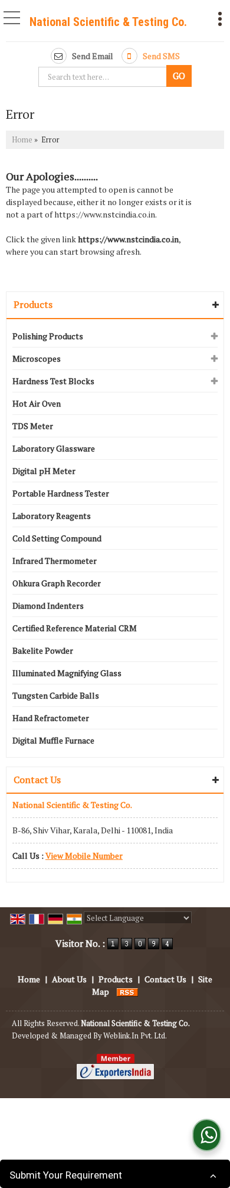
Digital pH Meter (43, 470)
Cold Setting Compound (56, 538)
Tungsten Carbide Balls (55, 695)
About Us (69, 979)
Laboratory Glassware (53, 448)
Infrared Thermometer (54, 560)
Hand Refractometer (50, 717)
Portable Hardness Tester (60, 493)
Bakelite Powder (42, 650)
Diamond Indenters (48, 605)
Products (33, 304)
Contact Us (165, 979)
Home (22, 140)
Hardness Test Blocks (53, 381)
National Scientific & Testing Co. (108, 22)
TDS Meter (32, 425)
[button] (84, 855)
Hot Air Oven (36, 403)
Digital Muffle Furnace (53, 740)
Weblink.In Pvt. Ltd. (135, 1036)
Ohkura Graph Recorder (56, 583)
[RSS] (127, 991)
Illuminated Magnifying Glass (66, 673)
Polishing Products (47, 336)
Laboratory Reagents (51, 515)
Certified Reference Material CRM (74, 628)
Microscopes (36, 358)
